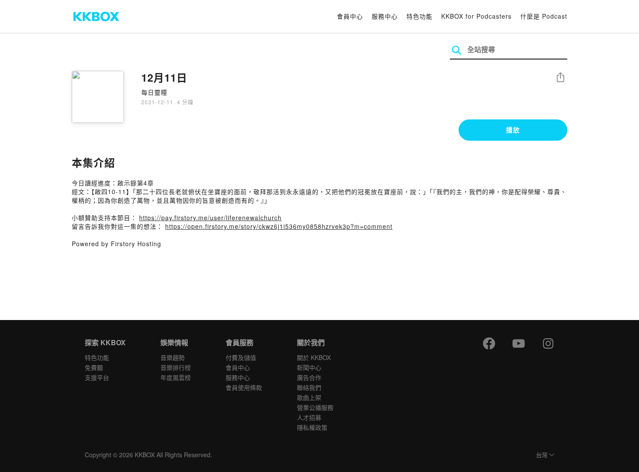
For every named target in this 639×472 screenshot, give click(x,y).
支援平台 (97, 377)
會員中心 (350, 16)
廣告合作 (309, 377)
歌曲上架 (309, 397)
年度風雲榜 (175, 377)
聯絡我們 (309, 387)
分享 (560, 78)
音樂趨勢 (172, 357)
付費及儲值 (241, 357)
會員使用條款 (244, 387)
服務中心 (385, 16)
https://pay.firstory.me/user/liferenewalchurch (210, 217)
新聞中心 (309, 367)
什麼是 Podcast (543, 16)
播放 (513, 130)
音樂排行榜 (175, 367)
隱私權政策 (312, 427)
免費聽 (94, 367)
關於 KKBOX (314, 357)
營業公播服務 (315, 407)
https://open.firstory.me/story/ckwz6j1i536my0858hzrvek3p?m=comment (279, 226)
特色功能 (419, 16)
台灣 (541, 455)
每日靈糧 (154, 92)
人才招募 (309, 417)
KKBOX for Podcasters (476, 16)
